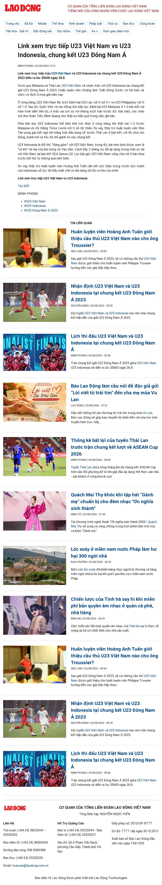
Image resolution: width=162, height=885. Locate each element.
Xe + (94, 31)
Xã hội (28, 23)
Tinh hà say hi (138, 626)
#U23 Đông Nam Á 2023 (41, 210)
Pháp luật (95, 23)
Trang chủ (12, 23)
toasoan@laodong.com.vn (30, 865)
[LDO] (34, 248)
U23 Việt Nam (61, 73)
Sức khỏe (63, 31)
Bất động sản (42, 31)
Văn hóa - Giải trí (17, 31)
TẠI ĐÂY (23, 186)
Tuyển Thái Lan (81, 467)
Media (42, 23)
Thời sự (112, 23)
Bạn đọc (129, 23)
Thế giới (80, 31)
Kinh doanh (76, 23)
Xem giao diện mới (116, 31)
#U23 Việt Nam (35, 201)
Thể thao (58, 23)
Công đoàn (147, 23)
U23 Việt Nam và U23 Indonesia (106, 313)
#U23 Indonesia (35, 206)
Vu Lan (147, 413)
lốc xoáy (89, 569)
